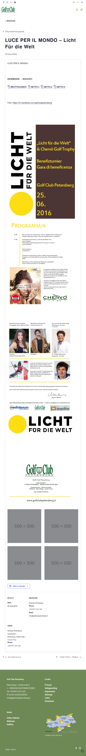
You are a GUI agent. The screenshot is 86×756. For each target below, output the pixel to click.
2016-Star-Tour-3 (14, 657)
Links (47, 698)
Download (49, 701)
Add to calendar (19, 586)
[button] (81, 10)
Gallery (10, 724)
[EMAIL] (15, 2)
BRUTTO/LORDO (18, 87)
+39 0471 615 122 (17, 691)
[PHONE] (11, 2)
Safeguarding (51, 688)
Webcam (11, 721)
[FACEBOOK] (3, 2)
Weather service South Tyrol (54, 735)
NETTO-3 (61, 87)
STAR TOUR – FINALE (69, 657)
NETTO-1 (35, 87)
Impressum (50, 691)
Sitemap (48, 694)
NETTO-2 (48, 87)
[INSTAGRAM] (7, 2)
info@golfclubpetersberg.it (18, 698)
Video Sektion (13, 718)
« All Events (10, 20)
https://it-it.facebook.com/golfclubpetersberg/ (32, 102)
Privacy (48, 685)
